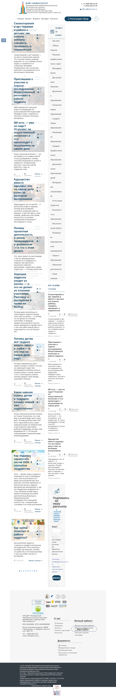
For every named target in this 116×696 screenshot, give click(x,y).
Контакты (54, 19)
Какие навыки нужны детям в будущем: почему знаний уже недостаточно (24, 400)
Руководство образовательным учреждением (56, 242)
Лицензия (58, 625)
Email (54, 527)
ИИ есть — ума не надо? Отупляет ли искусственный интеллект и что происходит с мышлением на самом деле (24, 135)
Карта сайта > (83, 629)
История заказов (81, 633)
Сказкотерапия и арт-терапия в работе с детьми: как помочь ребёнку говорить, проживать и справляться (24, 36)
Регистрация (76, 19)
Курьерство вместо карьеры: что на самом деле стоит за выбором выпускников (24, 189)
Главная (20, 19)
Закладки (78, 635)
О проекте (58, 623)
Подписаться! (56, 577)
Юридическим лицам (66, 648)
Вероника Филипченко (28, 176)
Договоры (62, 645)
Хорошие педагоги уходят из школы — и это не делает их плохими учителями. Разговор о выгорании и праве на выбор (23, 290)
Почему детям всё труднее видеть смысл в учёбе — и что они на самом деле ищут (23, 348)
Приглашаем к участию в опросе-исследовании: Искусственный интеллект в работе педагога (24, 90)
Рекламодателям (65, 650)
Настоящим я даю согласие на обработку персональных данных (56, 547)
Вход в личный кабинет (84, 625)
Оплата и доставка (62, 630)
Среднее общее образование (55, 123)
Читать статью (38, 175)
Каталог (28, 19)
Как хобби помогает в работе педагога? (21, 532)
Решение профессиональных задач (56, 59)
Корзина (36, 19)
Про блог (56, 41)
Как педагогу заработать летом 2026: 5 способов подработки (23, 462)
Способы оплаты (38, 602)
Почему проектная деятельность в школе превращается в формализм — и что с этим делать (24, 239)
